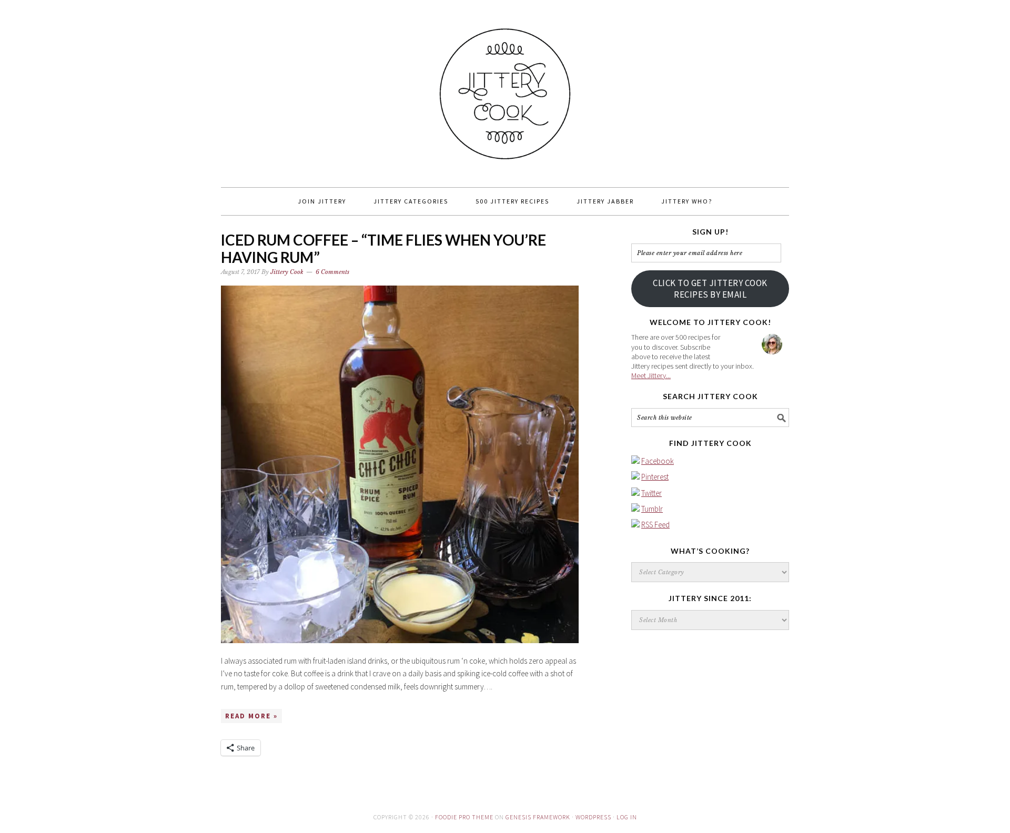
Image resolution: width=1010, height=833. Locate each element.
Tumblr (652, 509)
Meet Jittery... (651, 375)
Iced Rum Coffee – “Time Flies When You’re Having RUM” (383, 249)
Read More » (251, 716)
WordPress (593, 817)
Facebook (657, 461)
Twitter (651, 493)
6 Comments (332, 272)
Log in (627, 817)
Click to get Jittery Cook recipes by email (710, 288)
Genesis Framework (538, 817)
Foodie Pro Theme (464, 817)
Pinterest (655, 477)
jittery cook (505, 89)
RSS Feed (655, 525)
